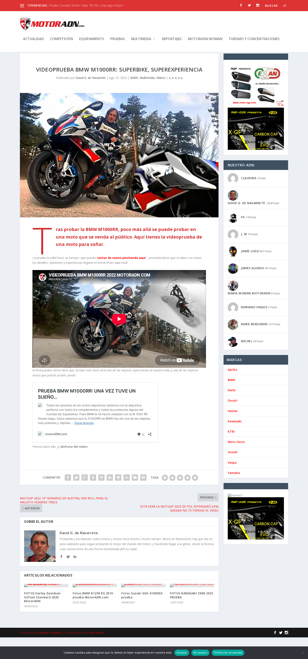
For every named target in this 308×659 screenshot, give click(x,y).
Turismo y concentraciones (254, 39)
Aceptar (181, 652)
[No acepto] (302, 653)
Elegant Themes (50, 632)
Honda (232, 411)
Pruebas (117, 39)
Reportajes (172, 39)
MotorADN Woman (205, 39)
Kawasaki (235, 421)
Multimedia (141, 39)
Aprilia (232, 370)
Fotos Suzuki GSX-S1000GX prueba (142, 595)
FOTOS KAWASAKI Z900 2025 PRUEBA (191, 595)
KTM (231, 431)
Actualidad (33, 39)
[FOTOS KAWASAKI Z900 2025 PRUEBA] (192, 585)
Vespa (232, 463)
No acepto (200, 652)
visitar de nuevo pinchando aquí (121, 258)
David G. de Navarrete (91, 78)
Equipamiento (91, 39)
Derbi (232, 390)
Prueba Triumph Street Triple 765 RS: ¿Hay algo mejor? (86, 5)
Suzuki (232, 452)
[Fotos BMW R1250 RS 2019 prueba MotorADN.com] (95, 585)
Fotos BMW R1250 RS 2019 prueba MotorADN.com (93, 595)
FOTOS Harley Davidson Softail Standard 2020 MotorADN (42, 597)
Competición (61, 39)
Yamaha (234, 473)
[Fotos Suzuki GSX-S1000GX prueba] (143, 585)
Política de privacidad (228, 652)
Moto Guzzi (236, 442)
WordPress (96, 632)
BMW (134, 78)
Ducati (232, 400)
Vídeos (160, 78)
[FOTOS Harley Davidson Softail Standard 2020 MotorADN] (46, 585)
